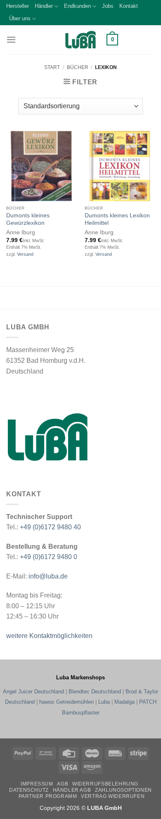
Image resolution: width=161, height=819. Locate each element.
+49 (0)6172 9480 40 (50, 527)
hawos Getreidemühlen (66, 702)
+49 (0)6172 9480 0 (48, 556)
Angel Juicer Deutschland (33, 691)
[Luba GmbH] (47, 436)
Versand (25, 254)
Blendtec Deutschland (95, 691)
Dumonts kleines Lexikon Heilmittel (117, 219)
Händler (44, 6)
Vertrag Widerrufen (112, 796)
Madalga (124, 702)
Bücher (77, 67)
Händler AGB (72, 790)
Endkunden (77, 6)
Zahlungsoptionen (123, 790)
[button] (11, 39)
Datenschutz (29, 790)
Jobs (108, 6)
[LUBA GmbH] (80, 40)
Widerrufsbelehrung (105, 784)
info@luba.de (47, 576)
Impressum (37, 784)
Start (52, 67)
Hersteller (17, 6)
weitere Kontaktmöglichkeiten (49, 635)
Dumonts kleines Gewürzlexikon (28, 219)
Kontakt (128, 6)
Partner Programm (48, 796)
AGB (62, 784)
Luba (104, 702)
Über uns (20, 18)
